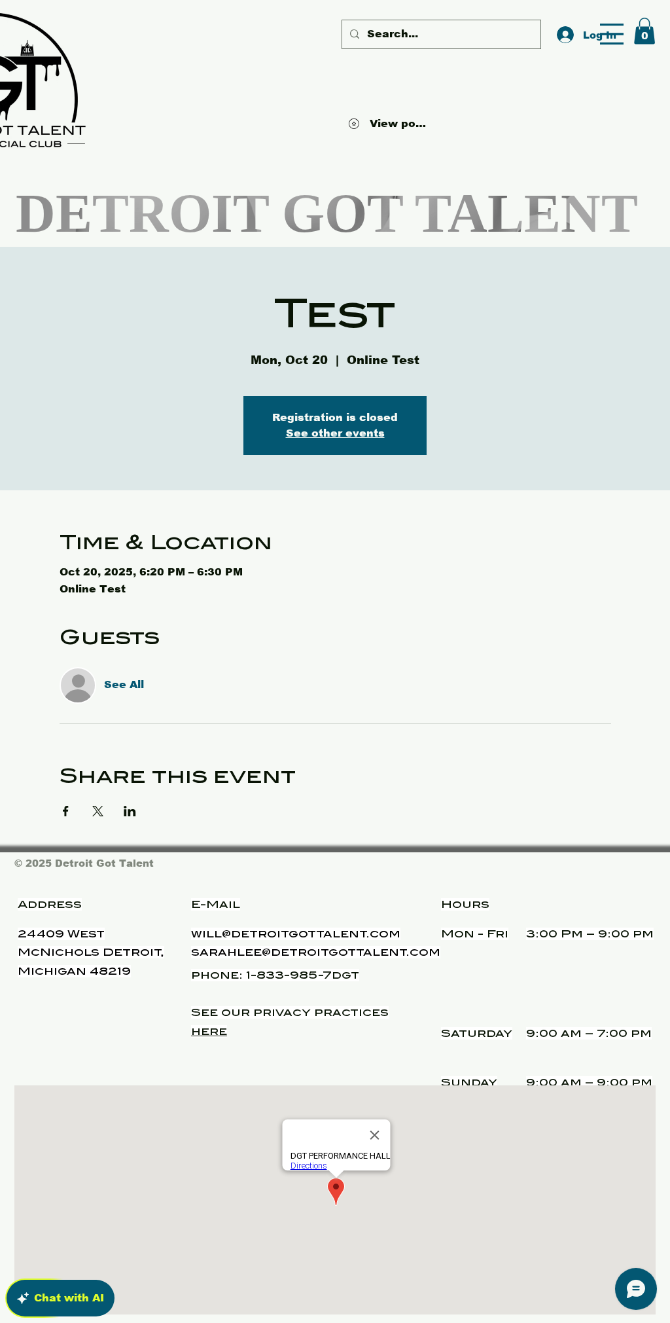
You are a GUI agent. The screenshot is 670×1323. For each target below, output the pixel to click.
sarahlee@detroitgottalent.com (315, 952)
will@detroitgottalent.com (295, 934)
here (209, 1031)
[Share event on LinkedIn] (130, 811)
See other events (335, 433)
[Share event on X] (98, 811)
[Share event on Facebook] (66, 811)
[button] (612, 34)
